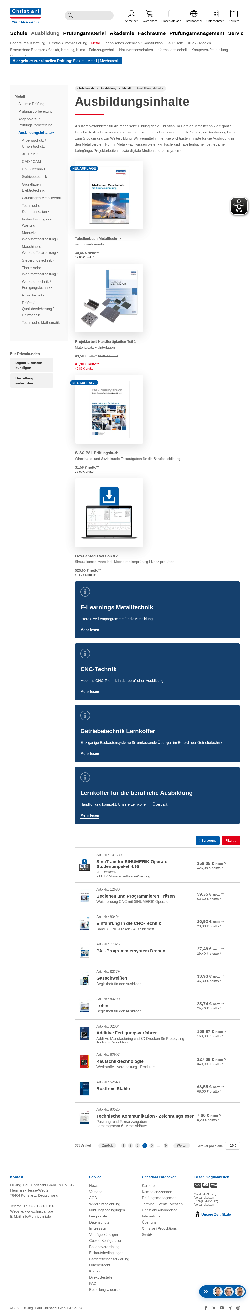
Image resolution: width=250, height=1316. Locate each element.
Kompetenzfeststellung (209, 50)
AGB (93, 1198)
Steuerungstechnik (37, 260)
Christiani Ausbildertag (159, 1210)
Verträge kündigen (103, 1234)
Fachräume (152, 33)
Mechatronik (110, 61)
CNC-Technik (33, 169)
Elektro (78, 61)
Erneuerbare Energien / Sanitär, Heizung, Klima (47, 50)
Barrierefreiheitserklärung (109, 1259)
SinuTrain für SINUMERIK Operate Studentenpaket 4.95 (131, 864)
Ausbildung (45, 33)
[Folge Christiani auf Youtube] (222, 1308)
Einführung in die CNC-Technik (128, 923)
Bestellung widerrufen (24, 380)
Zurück (107, 1145)
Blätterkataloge (171, 21)
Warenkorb (150, 21)
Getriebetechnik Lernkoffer (117, 731)
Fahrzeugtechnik (102, 50)
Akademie (122, 33)
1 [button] (123, 1145)
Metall (95, 43)
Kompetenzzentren (157, 1192)
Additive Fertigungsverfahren (127, 1033)
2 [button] (130, 1145)
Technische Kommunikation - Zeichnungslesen (145, 1116)
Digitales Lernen (23, 56)
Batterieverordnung (104, 1247)
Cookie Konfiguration (105, 1241)
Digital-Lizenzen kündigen (28, 365)
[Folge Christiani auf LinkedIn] (213, 1308)
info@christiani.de (36, 1216)
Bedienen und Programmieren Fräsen (135, 896)
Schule (18, 33)
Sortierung (208, 840)
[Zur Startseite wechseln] (25, 11)
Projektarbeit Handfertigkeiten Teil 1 (105, 342)
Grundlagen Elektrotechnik (34, 187)
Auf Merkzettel (226, 872)
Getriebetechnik (35, 177)
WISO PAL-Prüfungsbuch (96, 453)
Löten (102, 1005)
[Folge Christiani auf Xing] (230, 1308)
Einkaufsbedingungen (106, 1253)
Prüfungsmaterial (84, 33)
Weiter (182, 1145)
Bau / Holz (174, 43)
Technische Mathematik (41, 322)
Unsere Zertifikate (215, 1214)
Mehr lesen (89, 630)
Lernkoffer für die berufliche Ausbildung (136, 793)
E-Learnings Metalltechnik (116, 607)
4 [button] (145, 1145)
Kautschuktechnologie (120, 1061)
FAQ (92, 1283)
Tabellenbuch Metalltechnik (98, 238)
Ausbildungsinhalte (35, 133)
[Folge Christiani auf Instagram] (238, 1308)
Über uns (149, 1222)
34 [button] (166, 1145)
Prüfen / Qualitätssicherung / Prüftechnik (38, 309)
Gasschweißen (111, 978)
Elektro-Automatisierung (68, 43)
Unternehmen (215, 21)
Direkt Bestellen (101, 1277)
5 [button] (152, 1145)
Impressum (98, 1228)
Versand (95, 1192)
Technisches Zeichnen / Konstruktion (133, 43)
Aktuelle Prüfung (31, 104)
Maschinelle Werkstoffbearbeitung (39, 249)
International (194, 21)
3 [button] (137, 1145)
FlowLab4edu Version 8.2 (96, 556)
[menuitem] (29, 43)
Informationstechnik (172, 50)
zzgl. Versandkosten (206, 1196)
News (93, 1186)
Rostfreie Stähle (113, 1088)
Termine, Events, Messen (162, 1204)
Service (237, 33)
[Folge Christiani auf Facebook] (206, 1308)
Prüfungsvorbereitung (35, 111)
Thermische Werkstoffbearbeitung (39, 271)
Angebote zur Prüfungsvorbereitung (35, 122)
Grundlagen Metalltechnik (42, 198)
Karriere (234, 21)
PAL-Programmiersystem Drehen (130, 950)
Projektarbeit (32, 295)
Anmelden (132, 21)
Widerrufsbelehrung (104, 1204)
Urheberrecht (99, 1265)
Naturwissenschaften (136, 50)
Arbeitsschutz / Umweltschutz (34, 143)
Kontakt (95, 1271)
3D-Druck (30, 154)
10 (232, 1145)
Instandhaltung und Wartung (37, 222)
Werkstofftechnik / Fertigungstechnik (36, 284)
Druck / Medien (199, 43)
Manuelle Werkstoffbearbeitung (39, 236)
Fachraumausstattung (27, 43)
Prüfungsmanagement (196, 33)
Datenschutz (99, 1222)
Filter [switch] (229, 840)
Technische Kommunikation (35, 208)
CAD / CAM (32, 161)
